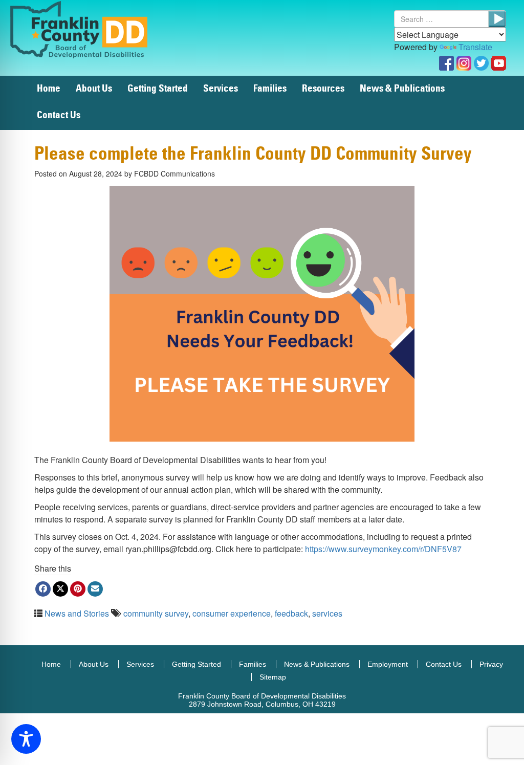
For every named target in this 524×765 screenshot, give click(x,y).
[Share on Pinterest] (77, 589)
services (327, 613)
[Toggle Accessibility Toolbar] (26, 739)
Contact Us (58, 115)
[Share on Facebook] (43, 589)
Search (497, 19)
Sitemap (272, 677)
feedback (291, 613)
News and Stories (77, 613)
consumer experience (231, 613)
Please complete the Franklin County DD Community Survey (253, 154)
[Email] (95, 589)
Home (48, 89)
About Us (94, 89)
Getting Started (157, 89)
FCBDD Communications (174, 173)
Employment (387, 664)
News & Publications (402, 89)
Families (270, 89)
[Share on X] (60, 589)
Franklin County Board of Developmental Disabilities (89, 29)
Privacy (491, 664)
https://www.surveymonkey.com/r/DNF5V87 (383, 549)
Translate (475, 47)
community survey (155, 613)
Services (220, 89)
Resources (323, 89)
